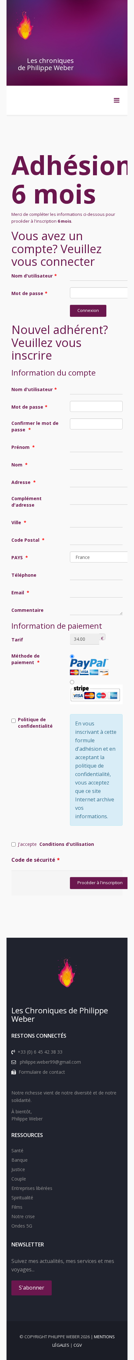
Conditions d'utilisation (66, 844)
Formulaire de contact (42, 1072)
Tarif (17, 640)
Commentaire (27, 610)
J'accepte (56, 844)
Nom (19, 465)
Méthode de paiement (25, 659)
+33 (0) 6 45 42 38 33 (40, 1052)
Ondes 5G (21, 1226)
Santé (17, 1150)
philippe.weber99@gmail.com (50, 1062)
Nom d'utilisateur (34, 276)
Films (16, 1207)
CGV (78, 1345)
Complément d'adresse (26, 501)
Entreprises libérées (31, 1188)
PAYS (19, 557)
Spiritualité (22, 1197)
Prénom (23, 447)
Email (20, 592)
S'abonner (31, 1287)
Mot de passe (29, 293)
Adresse (23, 482)
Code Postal (28, 540)
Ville (18, 522)
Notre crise (23, 1216)
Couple (18, 1179)
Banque (19, 1160)
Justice (18, 1169)
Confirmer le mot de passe (35, 426)
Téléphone (23, 575)
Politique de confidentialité (35, 722)
